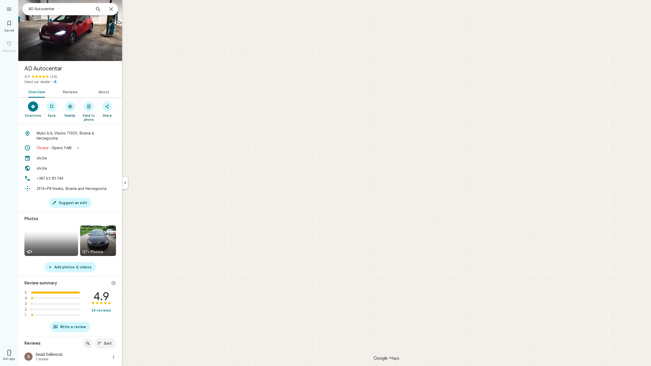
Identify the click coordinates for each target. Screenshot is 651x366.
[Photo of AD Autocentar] (70, 30)
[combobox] (59, 9)
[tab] (35, 91)
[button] (70, 148)
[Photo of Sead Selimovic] (28, 357)
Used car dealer (37, 82)
